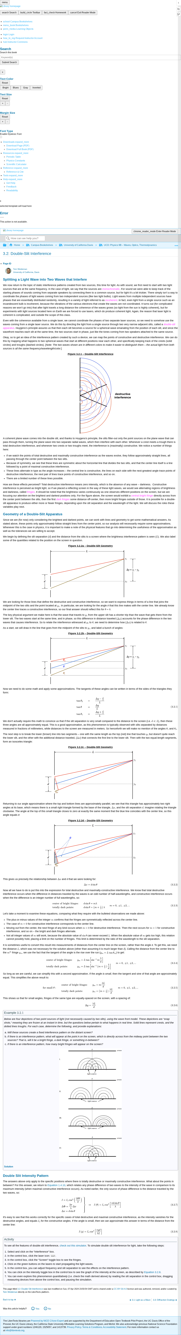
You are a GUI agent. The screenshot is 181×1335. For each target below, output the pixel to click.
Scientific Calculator (16, 164)
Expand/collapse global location (176, 244)
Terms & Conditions (92, 1327)
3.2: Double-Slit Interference (30, 1289)
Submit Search (9, 62)
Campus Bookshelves (42, 245)
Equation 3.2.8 (152, 1272)
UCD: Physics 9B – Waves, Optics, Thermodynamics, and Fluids (136, 245)
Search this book (8, 52)
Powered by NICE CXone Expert (47, 1321)
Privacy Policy (74, 1327)
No (49, 1309)
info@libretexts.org (14, 1330)
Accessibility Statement (114, 1327)
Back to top (8, 1299)
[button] (11, 186)
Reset (5, 83)
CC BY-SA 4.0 (120, 1289)
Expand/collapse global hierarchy (6, 245)
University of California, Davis (26, 272)
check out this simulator (73, 1245)
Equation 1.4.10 (56, 1185)
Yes (37, 1309)
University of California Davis (78, 245)
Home (17, 245)
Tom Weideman (20, 269)
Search (8, 238)
